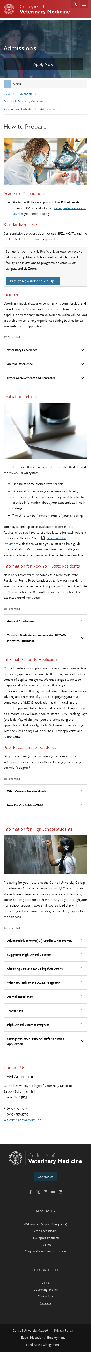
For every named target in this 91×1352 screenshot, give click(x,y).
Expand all (14, 337)
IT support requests (45, 1237)
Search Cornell (75, 4)
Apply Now (43, 64)
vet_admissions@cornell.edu (23, 1119)
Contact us (45, 1296)
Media (45, 1282)
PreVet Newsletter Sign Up (32, 281)
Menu (84, 4)
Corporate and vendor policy (45, 1251)
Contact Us (45, 1176)
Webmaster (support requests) (45, 1224)
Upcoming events (45, 1289)
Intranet (45, 1244)
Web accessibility (45, 1230)
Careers (45, 1302)
